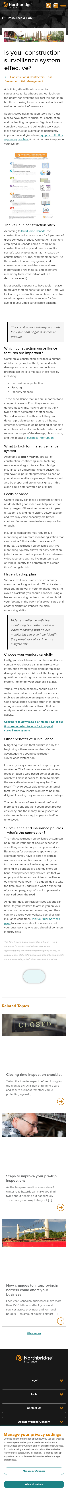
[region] (34, 1458)
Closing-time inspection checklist (34, 1074)
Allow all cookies (34, 1484)
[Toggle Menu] (63, 5)
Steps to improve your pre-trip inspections (31, 1178)
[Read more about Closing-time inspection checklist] (60, 1101)
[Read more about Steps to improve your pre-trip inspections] (60, 1207)
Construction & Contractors (27, 77)
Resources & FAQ (19, 18)
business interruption (40, 438)
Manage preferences (34, 1471)
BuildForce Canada (33, 231)
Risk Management (31, 81)
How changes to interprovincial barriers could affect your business (32, 1290)
